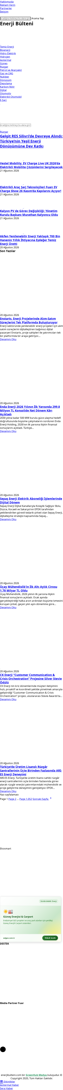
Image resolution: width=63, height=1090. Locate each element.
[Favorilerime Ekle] (0, 129)
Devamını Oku (8, 339)
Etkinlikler (9, 1081)
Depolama (6, 83)
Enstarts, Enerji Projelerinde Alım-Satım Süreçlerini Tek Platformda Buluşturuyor (28, 320)
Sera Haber (6, 1088)
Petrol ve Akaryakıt (11, 70)
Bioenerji (5, 50)
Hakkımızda (7, 1)
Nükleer (4, 76)
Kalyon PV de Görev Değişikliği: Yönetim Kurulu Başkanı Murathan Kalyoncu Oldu (29, 213)
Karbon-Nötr (7, 86)
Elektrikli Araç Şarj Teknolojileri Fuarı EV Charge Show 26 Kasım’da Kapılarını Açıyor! (30, 189)
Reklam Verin (7, 5)
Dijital (3, 90)
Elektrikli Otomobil (11, 96)
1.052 (25, 799)
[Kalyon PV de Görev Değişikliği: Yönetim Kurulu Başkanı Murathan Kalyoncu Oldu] (12, 207)
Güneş (3, 63)
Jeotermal (5, 60)
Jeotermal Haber (9, 1085)
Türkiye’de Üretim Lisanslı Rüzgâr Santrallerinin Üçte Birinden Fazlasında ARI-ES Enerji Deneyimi (31, 770)
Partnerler (6, 8)
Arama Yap (37, 18)
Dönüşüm (5, 80)
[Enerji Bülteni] (31, 40)
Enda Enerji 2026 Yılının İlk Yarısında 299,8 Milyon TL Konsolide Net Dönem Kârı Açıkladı (30, 410)
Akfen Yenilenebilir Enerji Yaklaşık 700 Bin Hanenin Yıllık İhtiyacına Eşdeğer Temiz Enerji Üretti (30, 240)
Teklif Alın (50, 938)
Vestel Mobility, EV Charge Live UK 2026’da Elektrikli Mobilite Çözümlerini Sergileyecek (31, 165)
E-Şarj (3, 100)
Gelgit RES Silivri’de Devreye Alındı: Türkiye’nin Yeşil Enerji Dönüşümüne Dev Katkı (31, 140)
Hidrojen (5, 56)
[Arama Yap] (0, 122)
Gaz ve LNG (6, 73)
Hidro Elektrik (8, 53)
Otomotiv (5, 93)
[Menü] (0, 44)
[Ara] (44, 19)
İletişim (4, 11)
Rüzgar (4, 66)
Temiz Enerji (7, 46)
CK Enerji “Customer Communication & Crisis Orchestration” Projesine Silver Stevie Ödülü (31, 678)
